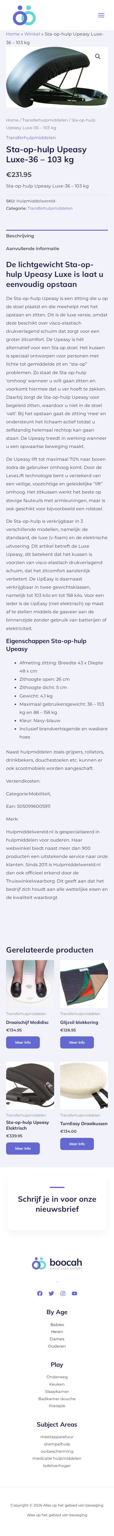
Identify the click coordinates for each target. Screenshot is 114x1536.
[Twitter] (51, 1293)
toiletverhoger (57, 1465)
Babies (57, 1324)
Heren (57, 1331)
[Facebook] (40, 1293)
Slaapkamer (57, 1391)
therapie (57, 1405)
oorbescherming (57, 1451)
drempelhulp (57, 1444)
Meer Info (23, 1042)
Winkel (32, 34)
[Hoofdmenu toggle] (101, 15)
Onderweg (57, 1377)
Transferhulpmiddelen (45, 120)
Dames (57, 1339)
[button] (97, 56)
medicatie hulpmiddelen (57, 1458)
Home (13, 34)
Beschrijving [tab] (20, 236)
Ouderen (57, 1346)
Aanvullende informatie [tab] (32, 248)
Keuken (57, 1384)
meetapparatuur (57, 1436)
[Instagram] (63, 1293)
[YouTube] (74, 1293)
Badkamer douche (57, 1399)
